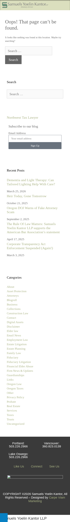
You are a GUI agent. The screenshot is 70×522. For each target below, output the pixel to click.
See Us (53, 466)
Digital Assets (15, 322)
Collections (14, 309)
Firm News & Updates (20, 370)
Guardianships (15, 375)
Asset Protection (17, 291)
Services (12, 410)
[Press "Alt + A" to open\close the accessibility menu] (4, 517)
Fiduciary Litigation (19, 362)
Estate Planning (16, 348)
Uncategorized (15, 423)
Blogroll (12, 300)
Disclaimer (13, 326)
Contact (11, 317)
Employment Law (17, 339)
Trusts (10, 419)
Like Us (18, 466)
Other (10, 393)
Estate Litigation (17, 344)
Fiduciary (12, 357)
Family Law (14, 353)
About (10, 286)
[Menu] (65, 5)
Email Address (17, 133)
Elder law (12, 331)
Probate (11, 401)
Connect (36, 466)
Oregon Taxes (15, 388)
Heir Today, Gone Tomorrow (26, 196)
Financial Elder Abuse (20, 366)
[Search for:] (28, 51)
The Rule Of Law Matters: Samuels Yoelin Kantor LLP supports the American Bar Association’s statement (33, 228)
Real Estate (13, 406)
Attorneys (13, 295)
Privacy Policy (15, 397)
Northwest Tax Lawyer (22, 117)
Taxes (10, 415)
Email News (14, 335)
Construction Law (17, 313)
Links (10, 379)
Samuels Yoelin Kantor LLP (24, 518)
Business (12, 304)
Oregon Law (14, 384)
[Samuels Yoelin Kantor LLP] (25, 5)
